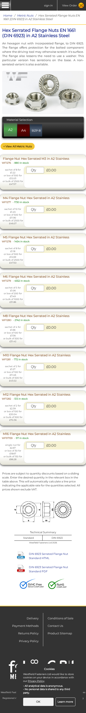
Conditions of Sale (60, 618)
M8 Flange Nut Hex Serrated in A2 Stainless (35, 318)
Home (7, 15)
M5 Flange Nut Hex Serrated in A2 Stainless (35, 239)
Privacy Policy (29, 641)
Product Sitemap (60, 633)
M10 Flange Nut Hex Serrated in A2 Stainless (36, 357)
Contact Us (55, 626)
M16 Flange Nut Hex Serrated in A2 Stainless (36, 436)
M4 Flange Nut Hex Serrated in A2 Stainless (35, 200)
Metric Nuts (25, 15)
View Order (69, 5)
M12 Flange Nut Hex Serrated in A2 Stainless (36, 396)
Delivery (33, 618)
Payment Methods (25, 626)
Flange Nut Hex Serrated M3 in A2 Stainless (35, 160)
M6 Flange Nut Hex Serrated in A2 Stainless (35, 278)
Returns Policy (28, 633)
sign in (48, 5)
